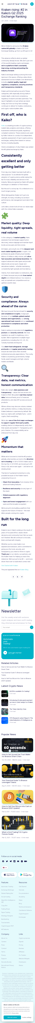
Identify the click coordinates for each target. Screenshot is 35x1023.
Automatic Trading (7, 886)
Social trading (5, 897)
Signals (21, 941)
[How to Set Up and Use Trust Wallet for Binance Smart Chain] (17, 745)
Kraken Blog (24, 570)
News (20, 900)
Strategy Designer (7, 916)
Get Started (22, 886)
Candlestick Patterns (25, 910)
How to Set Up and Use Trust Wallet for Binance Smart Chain (16, 668)
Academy (22, 897)
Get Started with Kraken (9, 565)
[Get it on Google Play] (26, 874)
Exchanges (22, 917)
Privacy (3, 955)
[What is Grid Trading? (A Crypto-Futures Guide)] (17, 823)
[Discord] (14, 861)
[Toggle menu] (2, 4)
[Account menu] (32, 4)
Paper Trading (5, 912)
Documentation (24, 893)
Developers (22, 962)
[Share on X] (17, 576)
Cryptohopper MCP (7, 926)
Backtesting (5, 919)
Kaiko (3, 125)
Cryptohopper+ (24, 914)
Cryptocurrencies (24, 938)
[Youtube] (18, 861)
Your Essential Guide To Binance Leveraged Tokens (15, 674)
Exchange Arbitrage (7, 890)
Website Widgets (24, 958)
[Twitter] (7, 861)
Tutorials (21, 890)
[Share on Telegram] (21, 576)
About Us (4, 938)
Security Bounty (6, 962)
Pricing (21, 945)
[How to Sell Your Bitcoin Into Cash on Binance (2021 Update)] (17, 797)
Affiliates (21, 952)
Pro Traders (22, 955)
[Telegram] (11, 861)
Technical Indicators (25, 907)
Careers (3, 941)
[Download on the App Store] (9, 874)
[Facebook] (3, 861)
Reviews (21, 948)
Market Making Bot (7, 893)
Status (21, 965)
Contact (4, 948)
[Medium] (26, 861)
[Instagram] (22, 861)
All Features (5, 929)
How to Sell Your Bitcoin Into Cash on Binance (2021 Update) (16, 680)
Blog (20, 903)
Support (4, 958)
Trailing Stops (5, 909)
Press (3, 945)
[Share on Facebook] (13, 576)
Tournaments (5, 922)
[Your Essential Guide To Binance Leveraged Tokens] (17, 771)
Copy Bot (4, 905)
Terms (3, 952)
